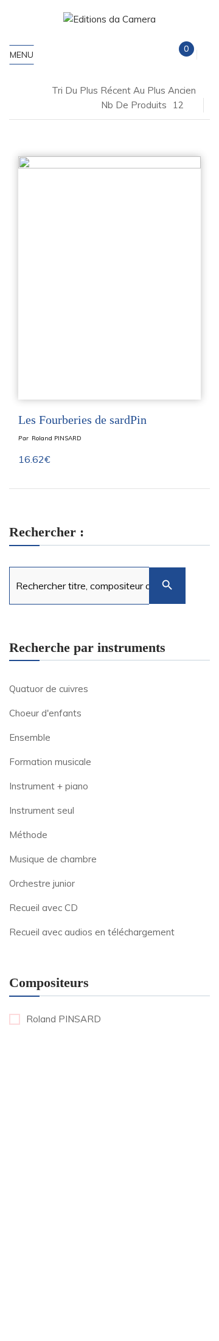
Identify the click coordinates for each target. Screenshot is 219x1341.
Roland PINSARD (57, 438)
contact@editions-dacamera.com (110, 1117)
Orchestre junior (42, 883)
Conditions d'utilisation (135, 1307)
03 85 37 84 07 (109, 1143)
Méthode (28, 834)
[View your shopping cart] (176, 54)
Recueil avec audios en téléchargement (92, 932)
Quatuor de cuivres (48, 689)
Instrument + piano (48, 786)
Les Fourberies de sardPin (82, 419)
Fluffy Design (116, 1236)
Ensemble (29, 737)
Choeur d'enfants (45, 713)
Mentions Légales (51, 1251)
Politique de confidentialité (145, 1251)
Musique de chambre (53, 859)
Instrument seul (41, 810)
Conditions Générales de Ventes (91, 1265)
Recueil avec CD (43, 907)
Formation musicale (50, 762)
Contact (178, 1265)
